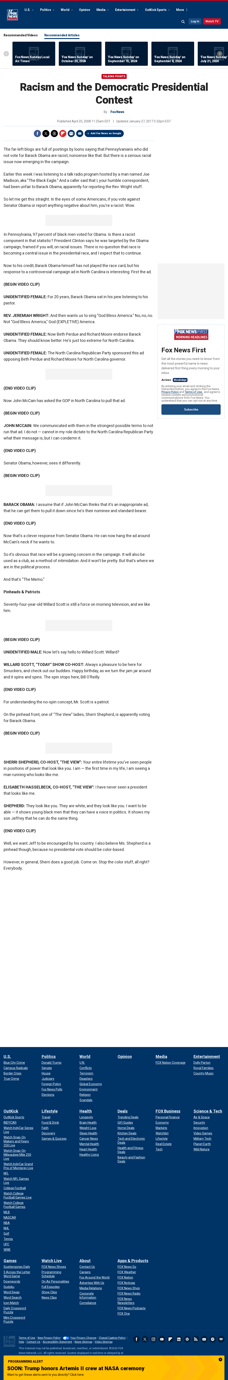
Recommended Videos (21, 35)
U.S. (27, 10)
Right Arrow (219, 53)
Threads (54, 133)
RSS (195, 1339)
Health (85, 1111)
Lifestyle (50, 1111)
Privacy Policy (170, 392)
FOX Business (168, 1111)
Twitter (45, 133)
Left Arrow (6, 53)
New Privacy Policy (49, 1337)
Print (71, 133)
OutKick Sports (156, 10)
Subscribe (191, 409)
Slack (187, 1339)
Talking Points (114, 76)
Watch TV (212, 21)
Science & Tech (207, 1111)
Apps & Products (133, 1260)
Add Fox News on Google (106, 133)
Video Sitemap (103, 1341)
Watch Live (52, 1260)
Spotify (212, 1339)
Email (79, 133)
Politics (46, 10)
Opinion (84, 10)
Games (10, 1260)
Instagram (153, 1339)
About (85, 1260)
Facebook (37, 133)
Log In (195, 21)
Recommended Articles (61, 35)
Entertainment (125, 10)
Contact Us (33, 1341)
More (180, 10)
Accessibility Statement (57, 1341)
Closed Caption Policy (112, 1337)
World (65, 10)
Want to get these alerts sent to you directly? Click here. (45, 1374)
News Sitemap (83, 1341)
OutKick (11, 1111)
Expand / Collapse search (183, 21)
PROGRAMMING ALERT (25, 1361)
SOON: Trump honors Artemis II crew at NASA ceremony (75, 1368)
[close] (220, 1359)
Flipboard (62, 133)
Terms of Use (194, 392)
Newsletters (204, 1339)
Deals (123, 1111)
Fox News (12, 15)
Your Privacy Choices (83, 1337)
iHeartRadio (221, 1339)
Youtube (162, 1339)
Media (101, 10)
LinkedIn (178, 1339)
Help (21, 1341)
